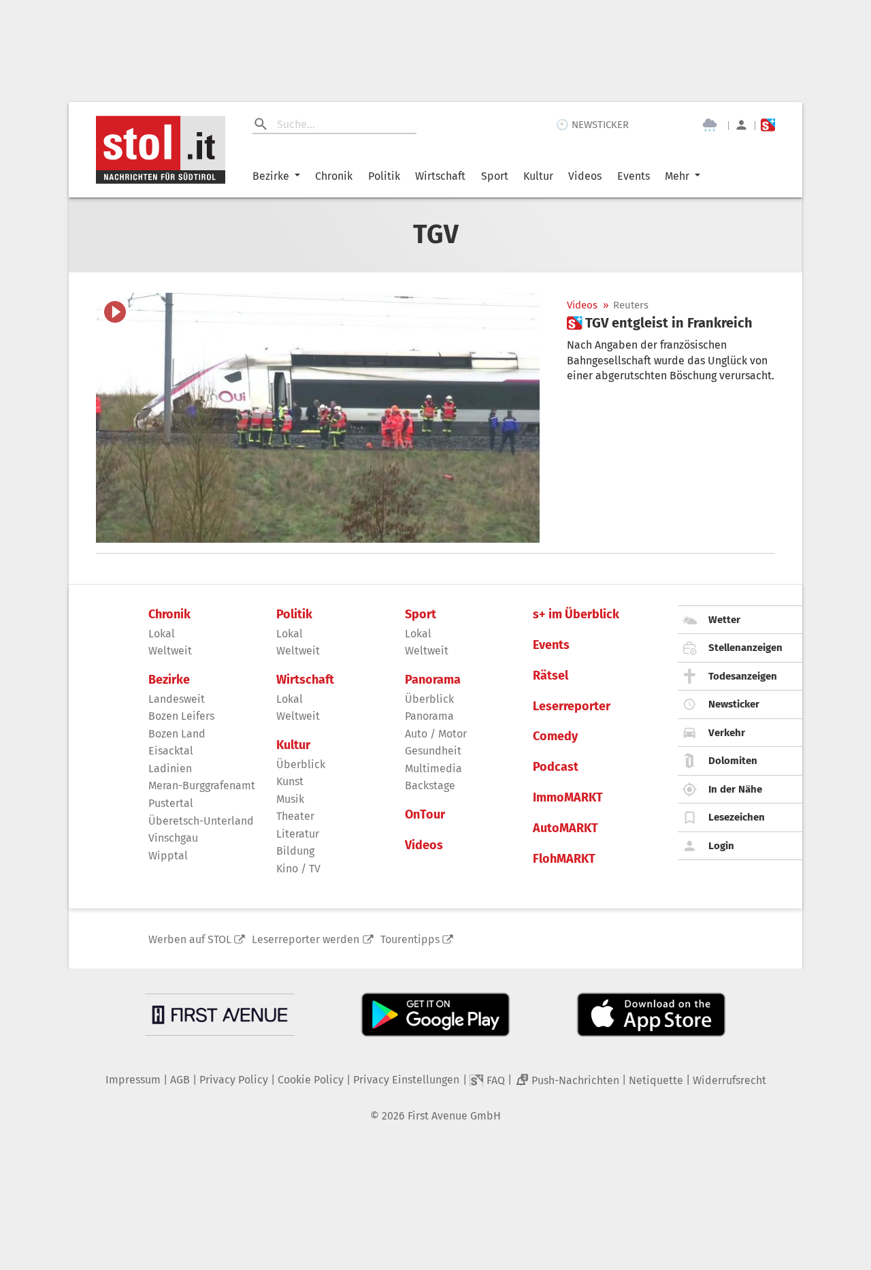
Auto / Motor (436, 733)
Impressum (133, 1079)
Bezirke (270, 176)
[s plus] (768, 125)
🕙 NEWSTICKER (592, 124)
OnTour (425, 815)
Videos (585, 176)
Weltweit (170, 650)
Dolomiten (732, 761)
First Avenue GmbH (454, 1115)
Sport (494, 176)
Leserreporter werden (305, 939)
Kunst (289, 781)
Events (633, 176)
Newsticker (733, 704)
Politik (384, 176)
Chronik (333, 176)
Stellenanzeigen (745, 647)
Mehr (677, 176)
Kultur (538, 176)
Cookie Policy (311, 1079)
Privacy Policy (233, 1079)
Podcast (555, 767)
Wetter (724, 620)
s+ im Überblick (576, 614)
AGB (180, 1079)
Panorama (433, 680)
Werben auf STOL (189, 939)
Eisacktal (170, 750)
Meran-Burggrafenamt (201, 785)
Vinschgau (173, 837)
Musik (290, 799)
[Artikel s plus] (318, 418)
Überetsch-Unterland (201, 820)
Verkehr (726, 733)
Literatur (297, 833)
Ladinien (170, 768)
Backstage (430, 785)
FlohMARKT (564, 859)
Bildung (295, 850)
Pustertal (170, 803)
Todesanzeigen (742, 676)
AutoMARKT (565, 828)
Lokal (161, 633)
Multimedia (433, 768)
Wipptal (168, 855)
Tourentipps (410, 939)
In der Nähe (735, 789)
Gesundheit (433, 750)
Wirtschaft (440, 176)
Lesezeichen (736, 817)
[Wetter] (709, 125)
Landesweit (176, 699)
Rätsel (550, 676)
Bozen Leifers (181, 716)
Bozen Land (177, 733)
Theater (295, 816)
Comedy (555, 736)
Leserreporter (571, 706)
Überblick (300, 764)
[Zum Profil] (741, 125)
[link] (660, 323)
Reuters (630, 305)
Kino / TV (298, 868)
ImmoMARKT (568, 798)
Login (721, 846)
